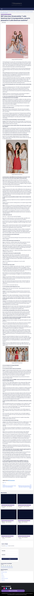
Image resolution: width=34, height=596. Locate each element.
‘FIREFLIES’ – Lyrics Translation (6, 521)
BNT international (11, 480)
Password (3, 554)
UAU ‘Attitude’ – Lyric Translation (7, 506)
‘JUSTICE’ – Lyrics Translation (23, 537)
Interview (2, 14)
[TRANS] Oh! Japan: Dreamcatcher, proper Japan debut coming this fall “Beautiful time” (24, 486)
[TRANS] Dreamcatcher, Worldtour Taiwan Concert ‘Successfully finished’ (9, 485)
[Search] (32, 9)
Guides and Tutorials (4, 578)
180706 (5, 482)
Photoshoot (5, 14)
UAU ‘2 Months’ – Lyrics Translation (23, 506)
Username (3, 550)
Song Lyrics (3, 520)
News (2, 573)
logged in (6, 545)
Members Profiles (4, 572)
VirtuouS (12, 520)
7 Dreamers (17, 3)
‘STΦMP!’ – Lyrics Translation (6, 537)
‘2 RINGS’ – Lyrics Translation (22, 521)
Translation (9, 14)
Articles (2, 575)
